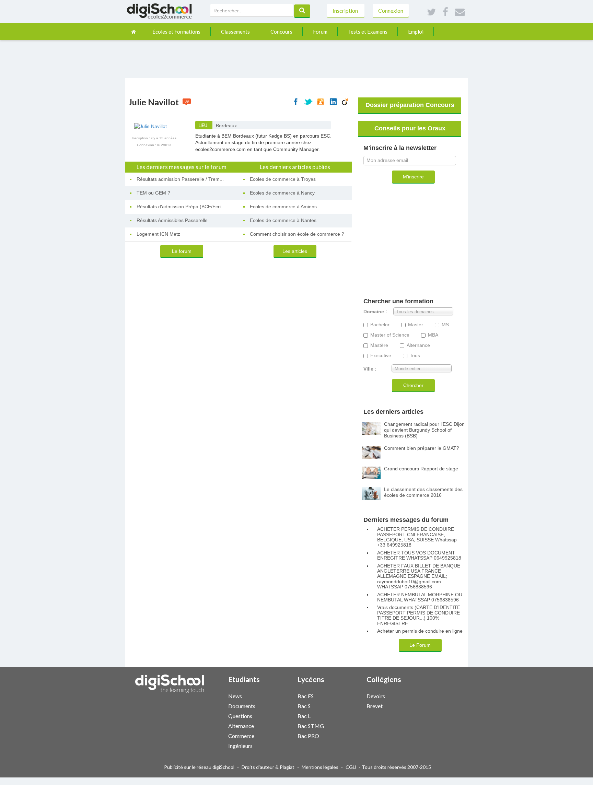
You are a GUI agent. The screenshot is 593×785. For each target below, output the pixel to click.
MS (445, 324)
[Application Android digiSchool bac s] (351, 705)
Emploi (415, 31)
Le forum (181, 251)
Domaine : (375, 311)
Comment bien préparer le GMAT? (421, 448)
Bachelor (379, 324)
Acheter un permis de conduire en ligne (420, 631)
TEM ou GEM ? (153, 193)
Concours (281, 31)
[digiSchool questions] (275, 715)
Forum (320, 31)
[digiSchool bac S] (344, 705)
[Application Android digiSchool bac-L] (351, 715)
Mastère (379, 345)
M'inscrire (413, 176)
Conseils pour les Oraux (409, 128)
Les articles (294, 251)
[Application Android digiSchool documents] (282, 705)
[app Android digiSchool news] (282, 695)
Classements (235, 31)
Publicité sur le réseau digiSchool (199, 767)
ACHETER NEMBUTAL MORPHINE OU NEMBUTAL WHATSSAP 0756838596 (419, 597)
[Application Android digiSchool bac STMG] (351, 725)
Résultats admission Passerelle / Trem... (180, 179)
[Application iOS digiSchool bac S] (347, 705)
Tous (415, 355)
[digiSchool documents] (275, 705)
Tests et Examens (367, 31)
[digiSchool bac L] (344, 715)
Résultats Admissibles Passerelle (172, 220)
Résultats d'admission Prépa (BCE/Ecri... (181, 206)
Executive (380, 355)
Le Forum (420, 645)
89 (187, 101)
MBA (433, 335)
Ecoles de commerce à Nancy (282, 193)
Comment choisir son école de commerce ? (297, 234)
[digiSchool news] (275, 695)
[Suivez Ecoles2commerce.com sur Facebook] (445, 12)
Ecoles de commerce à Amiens (283, 206)
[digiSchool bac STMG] (344, 725)
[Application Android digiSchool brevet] (420, 705)
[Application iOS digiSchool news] (278, 695)
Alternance (418, 345)
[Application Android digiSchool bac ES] (351, 695)
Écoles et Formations (176, 31)
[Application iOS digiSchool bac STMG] (347, 725)
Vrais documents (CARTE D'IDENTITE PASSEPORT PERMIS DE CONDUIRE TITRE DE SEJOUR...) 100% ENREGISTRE (418, 615)
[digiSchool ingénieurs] (275, 745)
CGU (351, 767)
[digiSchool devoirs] (413, 695)
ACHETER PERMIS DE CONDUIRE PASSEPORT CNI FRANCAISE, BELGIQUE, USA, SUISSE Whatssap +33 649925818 (417, 537)
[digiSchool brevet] (413, 705)
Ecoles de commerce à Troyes (283, 179)
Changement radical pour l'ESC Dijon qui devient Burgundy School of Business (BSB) (424, 429)
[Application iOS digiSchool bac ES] (347, 695)
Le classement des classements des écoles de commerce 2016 (423, 492)
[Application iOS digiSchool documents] (278, 705)
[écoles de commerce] (133, 31)
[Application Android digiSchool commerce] (282, 735)
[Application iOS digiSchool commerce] (278, 735)
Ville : (369, 369)
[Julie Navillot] (150, 126)
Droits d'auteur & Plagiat (268, 767)
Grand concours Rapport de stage (421, 468)
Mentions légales (320, 767)
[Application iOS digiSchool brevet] (417, 705)
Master (415, 324)
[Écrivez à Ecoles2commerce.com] (460, 12)
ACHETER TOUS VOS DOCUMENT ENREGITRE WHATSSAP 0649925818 (419, 555)
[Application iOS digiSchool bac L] (347, 715)
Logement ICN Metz (158, 234)
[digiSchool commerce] (275, 735)
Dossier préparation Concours (409, 105)
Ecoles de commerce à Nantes (283, 220)
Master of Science (389, 335)
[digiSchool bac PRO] (344, 735)
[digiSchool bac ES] (344, 695)
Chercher (413, 385)
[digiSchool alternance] (275, 725)
